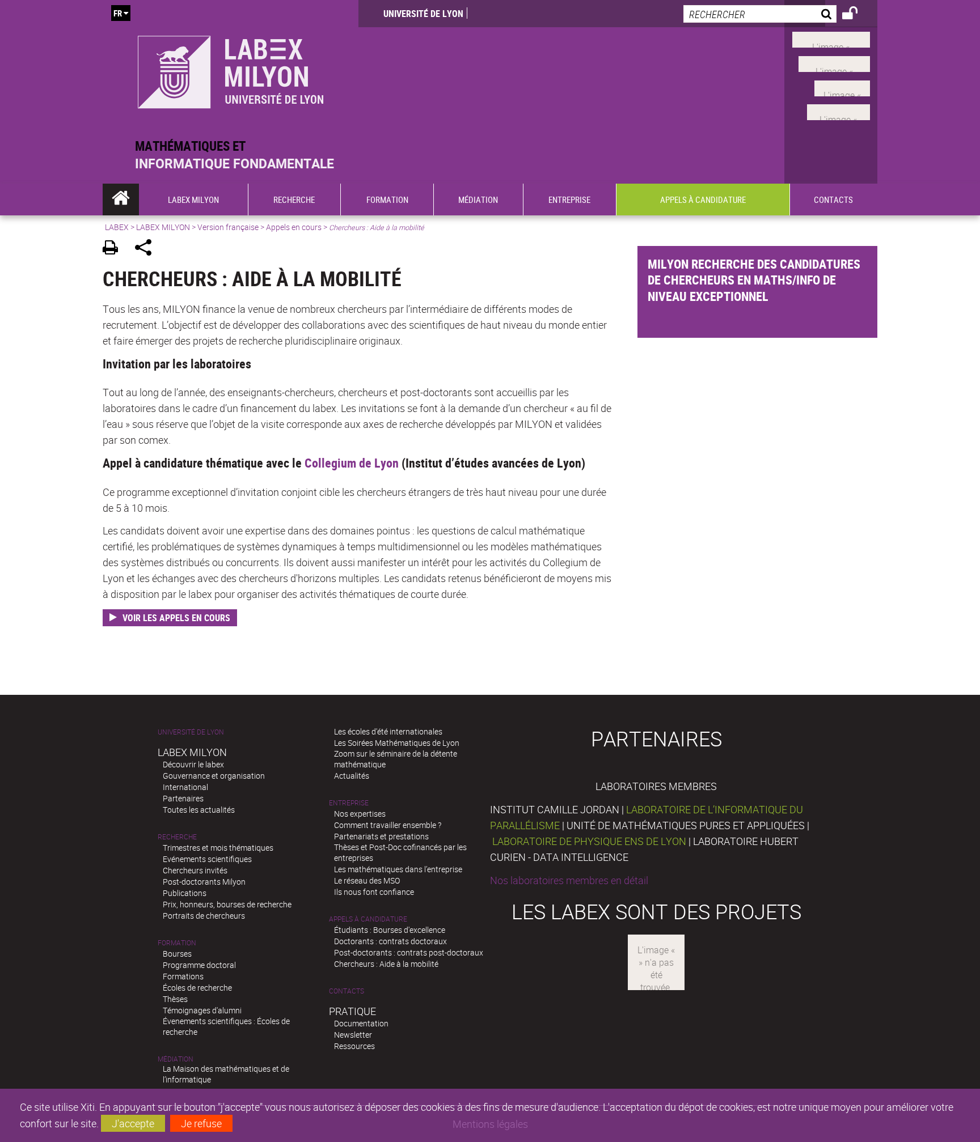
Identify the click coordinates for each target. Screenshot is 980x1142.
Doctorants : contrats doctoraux (390, 941)
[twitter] (838, 111)
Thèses (175, 999)
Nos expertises (360, 813)
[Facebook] (831, 38)
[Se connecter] (857, 15)
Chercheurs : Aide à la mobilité (386, 963)
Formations (183, 976)
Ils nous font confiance (374, 891)
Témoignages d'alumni (202, 1010)
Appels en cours (294, 227)
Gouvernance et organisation (214, 775)
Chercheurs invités (195, 870)
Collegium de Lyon (352, 463)
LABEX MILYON (163, 227)
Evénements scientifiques (207, 859)
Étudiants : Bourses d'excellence (389, 929)
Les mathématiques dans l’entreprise (398, 869)
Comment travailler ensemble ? (387, 825)
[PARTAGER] (147, 249)
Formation (177, 943)
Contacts (346, 991)
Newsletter (353, 1034)
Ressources (354, 1046)
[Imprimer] (114, 249)
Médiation (175, 1059)
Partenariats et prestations (381, 836)
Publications (184, 893)
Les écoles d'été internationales (388, 731)
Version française (228, 227)
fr (117, 13)
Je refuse (201, 1123)
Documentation (361, 1023)
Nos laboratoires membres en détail (569, 880)
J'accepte (133, 1123)
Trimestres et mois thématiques (218, 847)
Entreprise (349, 803)
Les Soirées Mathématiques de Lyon (396, 742)
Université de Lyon (423, 13)
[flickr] (842, 87)
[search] (760, 14)
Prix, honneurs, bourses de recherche (227, 904)
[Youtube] (834, 63)
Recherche (177, 837)
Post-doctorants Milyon (204, 881)
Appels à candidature (368, 919)
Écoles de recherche (197, 987)
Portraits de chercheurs (204, 915)
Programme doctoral (199, 965)
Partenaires (183, 798)
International (185, 787)
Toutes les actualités (199, 809)
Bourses (177, 953)
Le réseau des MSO (367, 880)
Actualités (351, 775)
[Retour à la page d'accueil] (230, 69)
